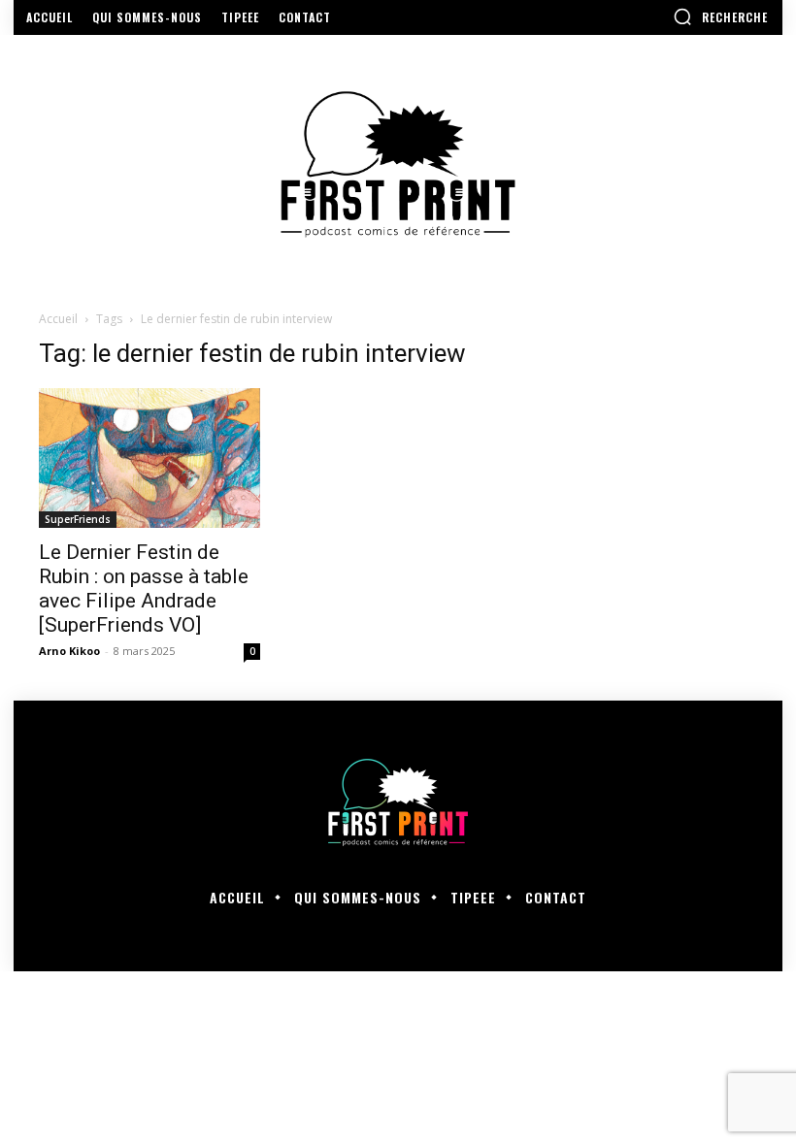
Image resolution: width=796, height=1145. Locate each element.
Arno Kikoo (69, 650)
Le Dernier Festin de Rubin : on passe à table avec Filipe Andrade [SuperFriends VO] (144, 588)
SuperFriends (78, 519)
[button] (720, 16)
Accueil (58, 319)
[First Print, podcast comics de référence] (398, 164)
